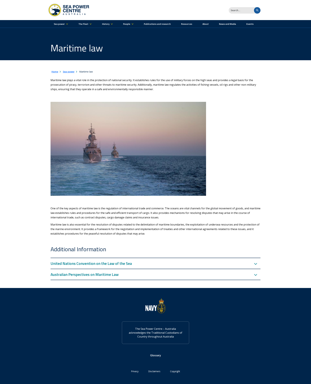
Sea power (69, 71)
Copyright (175, 371)
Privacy (134, 371)
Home (55, 71)
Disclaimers (154, 371)
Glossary (155, 355)
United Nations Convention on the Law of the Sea (91, 263)
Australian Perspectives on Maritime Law (85, 274)
